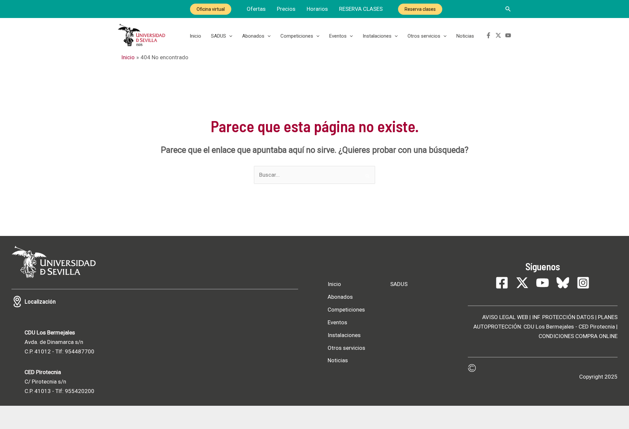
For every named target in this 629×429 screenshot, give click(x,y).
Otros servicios (424, 36)
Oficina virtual (211, 9)
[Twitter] (498, 35)
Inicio (195, 36)
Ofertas (256, 9)
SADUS (218, 36)
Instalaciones (377, 36)
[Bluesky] (562, 282)
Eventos (338, 36)
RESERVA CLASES (361, 9)
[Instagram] (583, 282)
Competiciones (296, 36)
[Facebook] (488, 35)
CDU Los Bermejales (549, 326)
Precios (286, 9)
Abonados (253, 36)
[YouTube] (508, 35)
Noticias (465, 36)
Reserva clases (420, 9)
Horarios (317, 9)
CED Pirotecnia (597, 326)
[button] (508, 9)
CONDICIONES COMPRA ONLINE (578, 336)
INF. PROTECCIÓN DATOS (563, 317)
